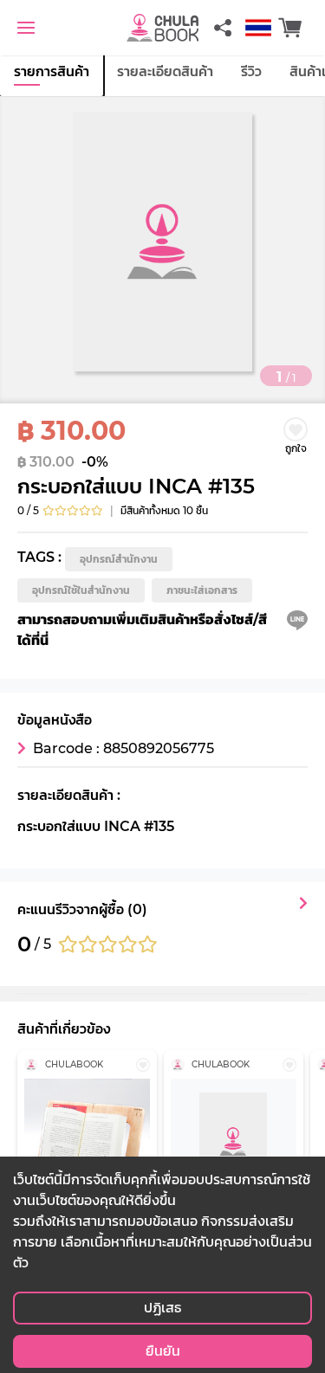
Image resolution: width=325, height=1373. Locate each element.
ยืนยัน (163, 1351)
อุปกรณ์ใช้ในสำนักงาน (81, 589)
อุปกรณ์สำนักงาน (119, 558)
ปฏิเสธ (162, 1307)
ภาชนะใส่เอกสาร (201, 589)
